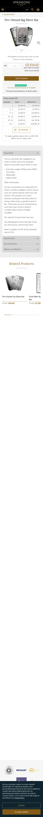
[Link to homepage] (21, 3)
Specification (9, 238)
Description (8, 153)
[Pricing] (27, 9)
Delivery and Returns (12, 249)
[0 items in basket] (39, 9)
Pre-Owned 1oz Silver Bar (13, 297)
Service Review (10, 244)
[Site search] (32, 9)
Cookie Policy (19, 798)
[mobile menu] (2, 9)
